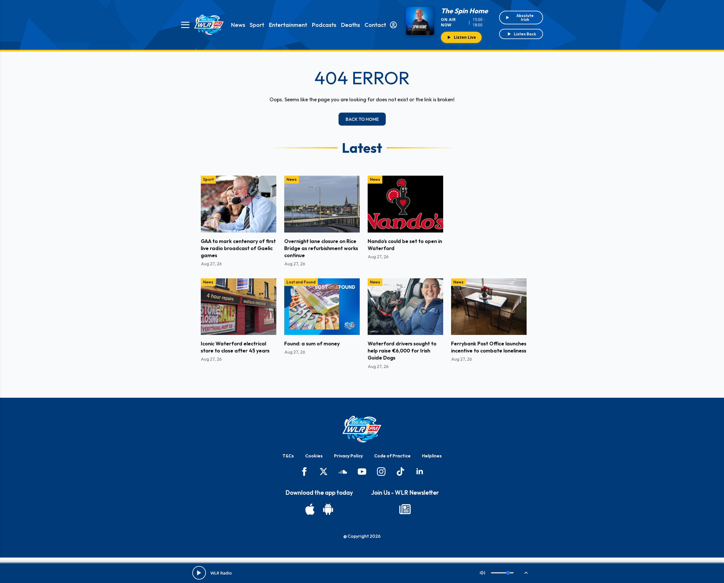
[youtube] (362, 471)
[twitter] (323, 471)
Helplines (432, 456)
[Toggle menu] (185, 25)
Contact (375, 24)
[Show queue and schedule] (526, 572)
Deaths (350, 24)
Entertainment (288, 24)
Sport (257, 24)
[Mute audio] (482, 573)
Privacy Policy (348, 456)
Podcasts (324, 24)
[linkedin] (420, 471)
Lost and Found (301, 282)
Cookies (314, 456)
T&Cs (288, 456)
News (238, 24)
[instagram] (381, 471)
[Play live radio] (199, 573)
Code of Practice (392, 456)
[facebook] (304, 471)
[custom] (343, 471)
